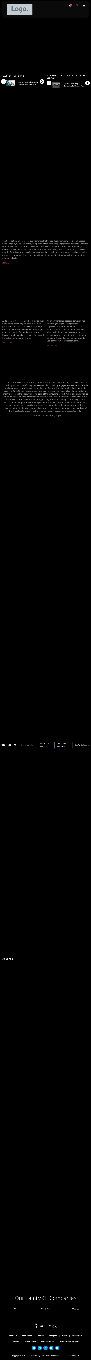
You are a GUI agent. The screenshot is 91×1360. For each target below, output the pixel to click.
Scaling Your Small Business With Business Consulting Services (28, 84)
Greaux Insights (27, 745)
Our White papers (82, 745)
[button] (84, 5)
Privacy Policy (47, 1341)
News (64, 1335)
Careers (15, 1341)
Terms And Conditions (69, 1341)
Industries (27, 1335)
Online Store (30, 1341)
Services (40, 1335)
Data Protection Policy (50, 1355)
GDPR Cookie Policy (71, 1355)
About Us (13, 1335)
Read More (7, 263)
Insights (53, 1335)
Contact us (77, 1335)
